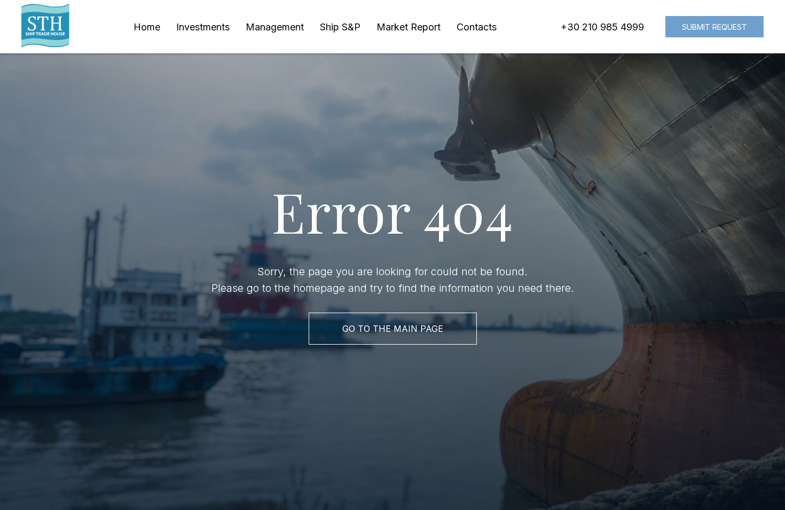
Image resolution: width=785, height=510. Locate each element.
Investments (203, 27)
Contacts (477, 27)
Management (275, 27)
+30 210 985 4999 (602, 27)
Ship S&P (340, 27)
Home (147, 27)
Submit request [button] (714, 26)
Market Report (408, 27)
